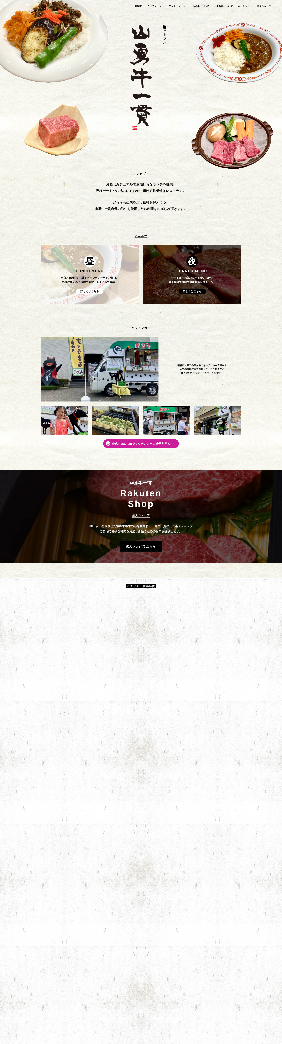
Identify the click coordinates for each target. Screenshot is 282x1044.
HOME (138, 6)
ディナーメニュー (178, 6)
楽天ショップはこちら (141, 546)
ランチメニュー (155, 6)
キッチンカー (245, 6)
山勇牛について (201, 6)
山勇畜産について (223, 6)
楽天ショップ (264, 6)
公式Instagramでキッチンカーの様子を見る (141, 443)
